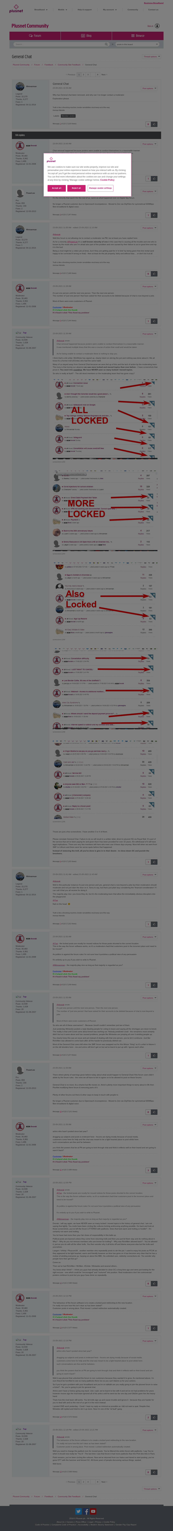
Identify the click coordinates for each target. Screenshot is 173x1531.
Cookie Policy (107, 180)
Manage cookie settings (100, 188)
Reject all (76, 188)
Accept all (56, 188)
